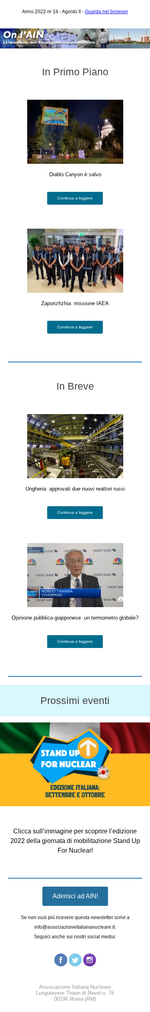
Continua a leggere (75, 198)
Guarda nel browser (106, 11)
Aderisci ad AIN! (75, 896)
